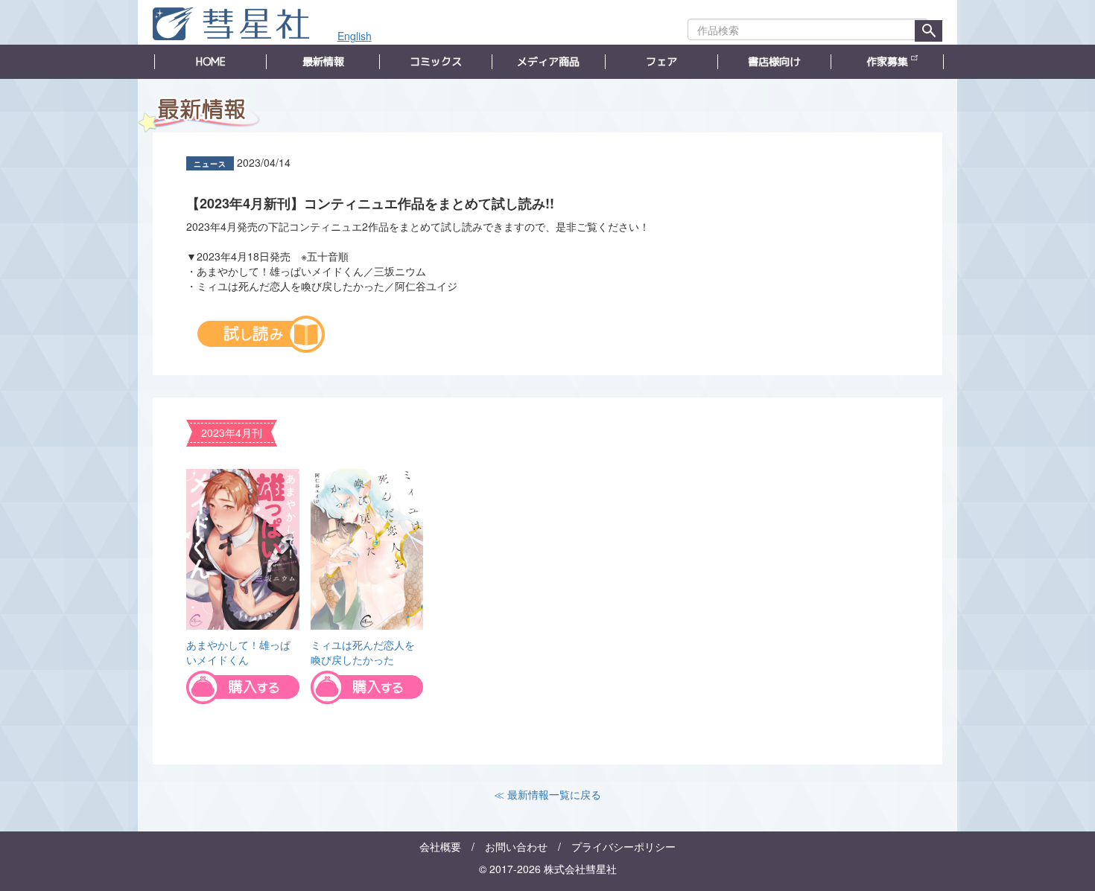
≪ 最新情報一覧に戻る (547, 794)
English (354, 35)
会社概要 (440, 846)
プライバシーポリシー (623, 846)
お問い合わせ (516, 846)
